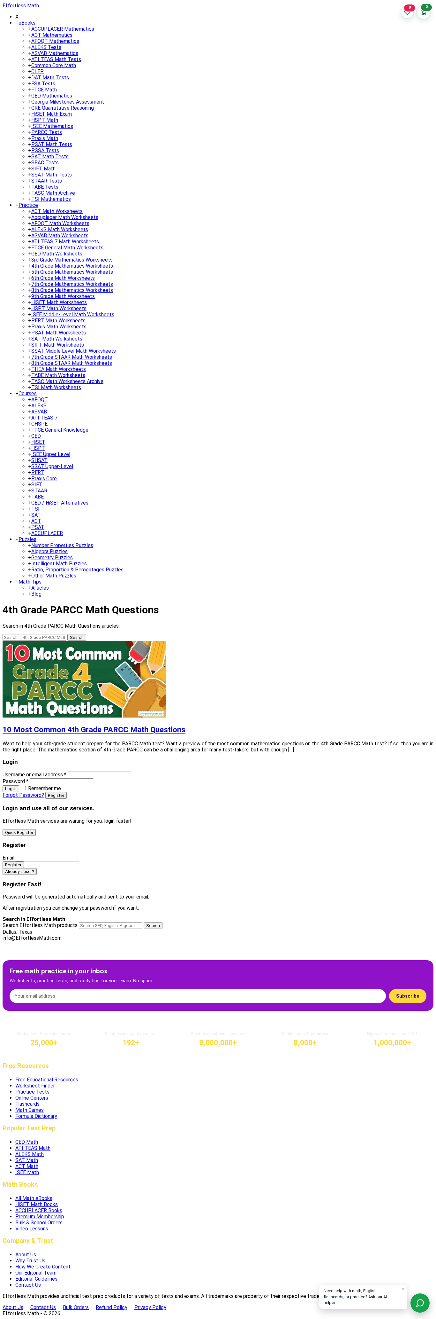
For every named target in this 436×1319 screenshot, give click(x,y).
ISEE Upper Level (50, 454)
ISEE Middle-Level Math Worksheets (72, 314)
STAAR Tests (46, 181)
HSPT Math (44, 120)
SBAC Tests (45, 163)
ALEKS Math (29, 1154)
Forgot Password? (23, 795)
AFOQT (39, 399)
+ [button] (17, 23)
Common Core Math (53, 65)
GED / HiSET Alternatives (59, 503)
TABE (37, 497)
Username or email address (34, 775)
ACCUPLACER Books (38, 1210)
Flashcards (27, 1104)
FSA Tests (43, 84)
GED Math (26, 1142)
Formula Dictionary (36, 1116)
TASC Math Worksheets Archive (67, 381)
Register (56, 795)
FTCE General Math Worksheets (67, 248)
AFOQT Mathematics (55, 41)
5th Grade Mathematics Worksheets (72, 272)
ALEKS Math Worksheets (59, 229)
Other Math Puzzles (53, 576)
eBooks (27, 23)
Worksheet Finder (35, 1086)
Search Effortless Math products (40, 925)
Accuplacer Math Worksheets (64, 217)
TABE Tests (44, 187)
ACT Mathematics (51, 35)
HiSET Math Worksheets (59, 302)
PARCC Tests (46, 132)
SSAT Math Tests (51, 175)
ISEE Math (27, 1172)
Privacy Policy (150, 1307)
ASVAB (39, 412)
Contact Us (28, 1285)
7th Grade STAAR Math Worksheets (71, 357)
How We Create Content (43, 1267)
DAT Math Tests (50, 78)
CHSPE (39, 424)
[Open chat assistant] (420, 1303)
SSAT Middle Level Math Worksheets (73, 351)
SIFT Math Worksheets (57, 345)
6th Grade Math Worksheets (63, 278)
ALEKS (39, 406)
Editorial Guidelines (36, 1279)
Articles (40, 588)
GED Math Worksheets (56, 254)
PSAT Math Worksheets (58, 333)
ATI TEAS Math (32, 1148)
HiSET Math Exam (51, 114)
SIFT (36, 485)
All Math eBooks (33, 1198)
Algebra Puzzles (49, 551)
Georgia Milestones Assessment (67, 102)
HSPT (38, 448)
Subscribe (407, 996)
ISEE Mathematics (52, 126)
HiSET (38, 442)
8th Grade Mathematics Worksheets (72, 290)
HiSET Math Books (36, 1204)
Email (8, 858)
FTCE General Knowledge (59, 430)
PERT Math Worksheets (58, 321)
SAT (36, 515)
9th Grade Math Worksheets (63, 296)
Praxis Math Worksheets (58, 327)
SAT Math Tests (50, 156)
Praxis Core (44, 478)
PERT (37, 472)
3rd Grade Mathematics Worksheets (72, 260)
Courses (28, 393)
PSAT (37, 527)
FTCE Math (44, 90)
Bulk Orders (76, 1307)
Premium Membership (39, 1216)
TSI (35, 509)
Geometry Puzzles (52, 557)
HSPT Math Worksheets (58, 308)
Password (15, 781)
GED (36, 436)
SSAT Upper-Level (52, 466)
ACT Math (26, 1166)
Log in (11, 788)
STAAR (39, 491)
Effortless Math (21, 6)
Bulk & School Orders (39, 1223)
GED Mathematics (51, 96)
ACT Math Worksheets (57, 211)
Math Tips (30, 582)
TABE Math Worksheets (58, 375)
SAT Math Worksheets (56, 339)
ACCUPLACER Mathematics (62, 29)
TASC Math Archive (53, 193)
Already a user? (19, 871)
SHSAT (39, 460)
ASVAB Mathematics (54, 53)
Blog (36, 594)
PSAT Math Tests (51, 144)
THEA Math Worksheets (58, 369)
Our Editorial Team (35, 1273)
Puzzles (27, 539)
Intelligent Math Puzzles (59, 564)
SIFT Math (43, 169)
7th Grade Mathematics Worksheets (72, 284)
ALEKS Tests (46, 47)
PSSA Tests (45, 150)
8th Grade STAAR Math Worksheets (71, 363)
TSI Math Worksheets (56, 387)
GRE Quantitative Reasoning (62, 108)
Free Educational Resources (46, 1080)
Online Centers (31, 1098)
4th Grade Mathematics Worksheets (72, 266)
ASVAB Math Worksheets (59, 235)
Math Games (29, 1110)
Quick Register (19, 832)
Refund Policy (111, 1307)
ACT (36, 521)
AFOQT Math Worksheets (60, 223)
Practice (28, 205)
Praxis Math (44, 138)
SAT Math (26, 1160)
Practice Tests (32, 1092)
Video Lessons (31, 1229)
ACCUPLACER (47, 533)
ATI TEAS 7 (44, 418)
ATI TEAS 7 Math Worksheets (65, 242)
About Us (25, 1255)
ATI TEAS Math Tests (56, 59)
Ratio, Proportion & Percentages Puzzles (77, 570)
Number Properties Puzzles (62, 545)
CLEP (37, 71)
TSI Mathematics (51, 199)
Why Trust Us (30, 1261)
